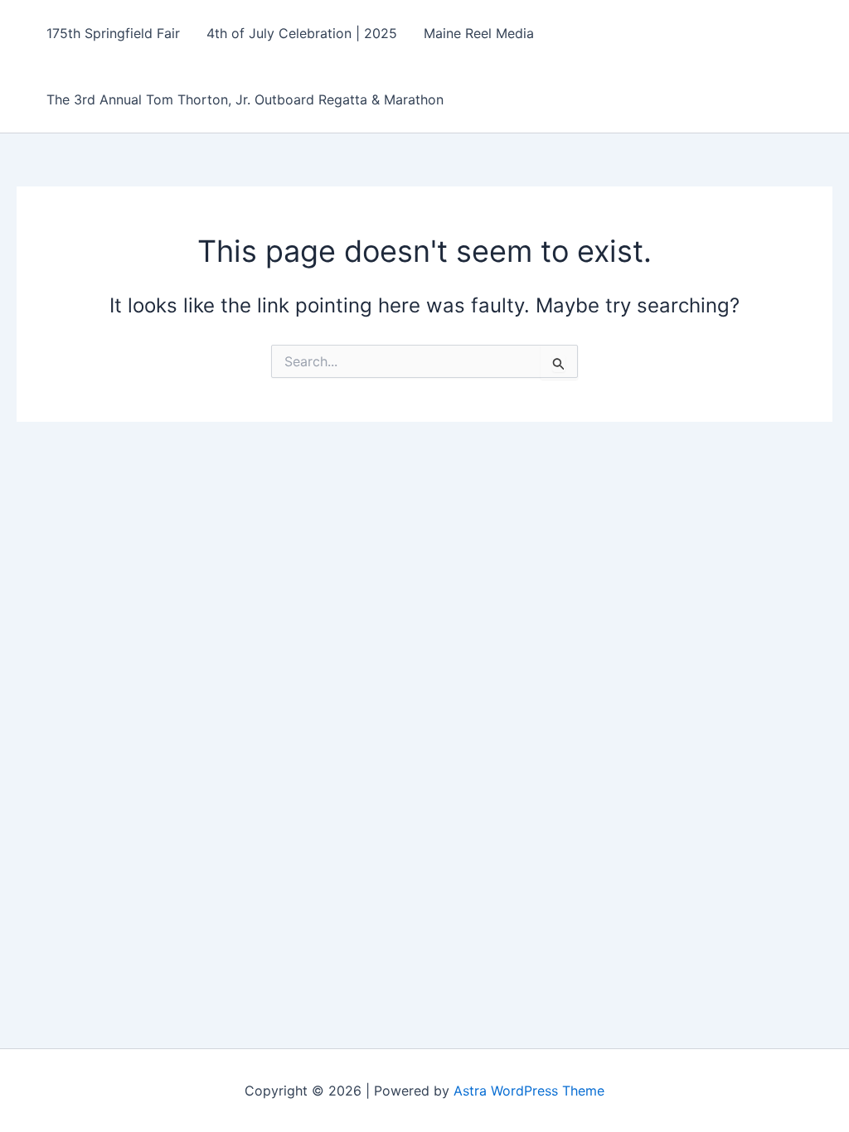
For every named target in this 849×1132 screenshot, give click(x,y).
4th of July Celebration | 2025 (301, 33)
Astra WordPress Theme (529, 1090)
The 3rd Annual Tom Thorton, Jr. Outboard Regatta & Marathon (245, 99)
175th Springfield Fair (113, 33)
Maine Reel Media (479, 33)
